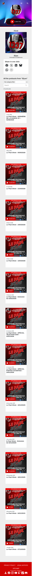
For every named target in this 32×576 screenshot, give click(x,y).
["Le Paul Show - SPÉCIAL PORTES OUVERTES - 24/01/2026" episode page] (16, 354)
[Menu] (21, 3)
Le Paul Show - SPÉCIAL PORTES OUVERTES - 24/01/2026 (15, 370)
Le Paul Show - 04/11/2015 (15, 513)
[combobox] (16, 81)
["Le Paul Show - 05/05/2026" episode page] (16, 137)
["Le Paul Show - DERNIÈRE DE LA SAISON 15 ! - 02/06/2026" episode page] (16, 101)
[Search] (27, 3)
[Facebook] (9, 572)
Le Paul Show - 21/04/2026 (15, 188)
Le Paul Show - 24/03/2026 (15, 225)
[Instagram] (12, 572)
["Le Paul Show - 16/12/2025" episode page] (16, 390)
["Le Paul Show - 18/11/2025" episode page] (16, 462)
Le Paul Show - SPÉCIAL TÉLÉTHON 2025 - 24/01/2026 (15, 334)
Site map (16, 568)
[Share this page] (11, 70)
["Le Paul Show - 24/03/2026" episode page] (16, 210)
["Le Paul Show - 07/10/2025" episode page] (16, 534)
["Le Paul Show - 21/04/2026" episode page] (16, 174)
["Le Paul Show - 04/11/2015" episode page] (16, 498)
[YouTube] (15, 572)
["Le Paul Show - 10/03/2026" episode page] (16, 246)
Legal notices (22, 565)
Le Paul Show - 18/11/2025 (15, 477)
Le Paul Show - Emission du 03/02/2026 (15, 297)
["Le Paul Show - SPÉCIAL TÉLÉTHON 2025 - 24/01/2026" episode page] (16, 318)
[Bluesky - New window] (21, 65)
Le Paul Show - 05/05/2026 (15, 152)
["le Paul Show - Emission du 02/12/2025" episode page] (16, 426)
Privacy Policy (9, 565)
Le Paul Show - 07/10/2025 (15, 549)
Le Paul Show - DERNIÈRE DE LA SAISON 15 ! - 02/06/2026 (16, 118)
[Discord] (26, 572)
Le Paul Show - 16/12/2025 (15, 405)
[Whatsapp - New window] (7, 70)
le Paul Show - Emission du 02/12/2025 (15, 442)
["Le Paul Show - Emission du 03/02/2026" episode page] (16, 282)
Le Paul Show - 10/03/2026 (15, 261)
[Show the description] (24, 110)
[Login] (5, 572)
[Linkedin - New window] (16, 65)
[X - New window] (11, 65)
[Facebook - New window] (7, 65)
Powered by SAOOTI (16, 570)
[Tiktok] (22, 572)
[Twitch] (19, 572)
